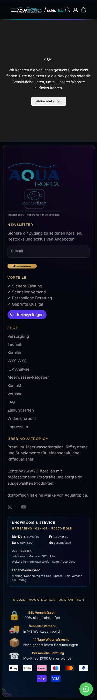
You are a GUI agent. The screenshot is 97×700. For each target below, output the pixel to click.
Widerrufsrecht (22, 418)
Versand (15, 393)
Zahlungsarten (21, 410)
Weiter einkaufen (49, 101)
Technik (15, 344)
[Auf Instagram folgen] (10, 507)
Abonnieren (22, 266)
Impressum (18, 426)
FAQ (11, 402)
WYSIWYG (17, 360)
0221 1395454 (22, 551)
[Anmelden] (75, 10)
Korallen (15, 352)
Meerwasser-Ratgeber (28, 377)
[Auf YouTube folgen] (23, 507)
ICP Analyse (18, 369)
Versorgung (18, 336)
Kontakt (14, 385)
